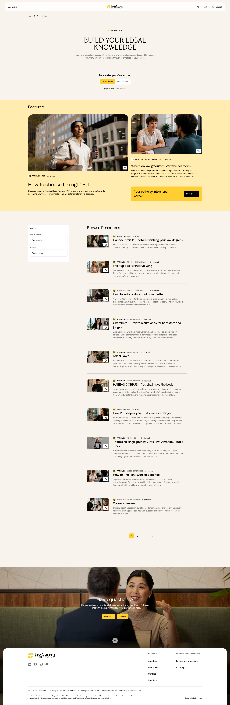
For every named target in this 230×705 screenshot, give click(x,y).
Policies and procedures (187, 661)
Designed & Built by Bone (193, 698)
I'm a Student (107, 82)
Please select (37, 240)
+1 (160, 159)
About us (152, 661)
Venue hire (153, 667)
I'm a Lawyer (122, 82)
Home (30, 16)
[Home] (115, 7)
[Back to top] (115, 640)
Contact (152, 674)
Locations (152, 680)
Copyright (181, 667)
